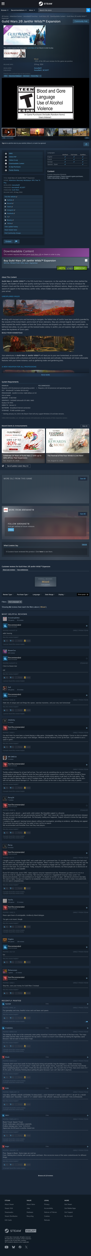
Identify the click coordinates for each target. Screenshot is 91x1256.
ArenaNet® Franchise (30, 16)
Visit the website (10, 197)
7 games (10, 972)
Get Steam (68, 1204)
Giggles (11, 939)
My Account (68, 1216)
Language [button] (36, 594)
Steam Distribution (11, 1216)
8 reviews (11, 722)
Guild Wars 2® (44, 16)
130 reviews (20, 941)
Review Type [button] (7, 594)
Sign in (4, 143)
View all (84, 544)
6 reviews (11, 847)
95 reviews (20, 620)
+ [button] (40, 76)
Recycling (30, 1216)
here (41, 552)
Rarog (10, 845)
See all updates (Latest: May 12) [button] (17, 466)
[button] (5, 10)
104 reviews (11, 653)
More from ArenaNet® (21, 510)
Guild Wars (15, 190)
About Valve (31, 1204)
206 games (11, 689)
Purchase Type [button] (22, 594)
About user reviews (9, 570)
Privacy (46, 1204)
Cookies (47, 1216)
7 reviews (11, 800)
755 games (11, 620)
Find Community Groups (13, 233)
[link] (65, 268)
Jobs (28, 1208)
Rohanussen (12, 970)
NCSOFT (46, 70)
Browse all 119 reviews (45, 1176)
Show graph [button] (82, 594)
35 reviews (20, 689)
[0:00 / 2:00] (45, 102)
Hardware (30, 1212)
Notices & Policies (50, 1212)
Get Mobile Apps (70, 1208)
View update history (11, 227)
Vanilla (10, 900)
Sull (9, 687)
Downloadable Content (57, 16)
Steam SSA (9, 1208)
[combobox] (62, 10)
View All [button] (84, 426)
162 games (11, 941)
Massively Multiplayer (15, 76)
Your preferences (22, 570)
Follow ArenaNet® (19, 524)
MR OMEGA (12, 757)
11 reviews (19, 972)
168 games (11, 902)
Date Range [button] (49, 594)
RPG (5, 76)
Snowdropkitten (14, 618)
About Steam (9, 1204)
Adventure (26, 76)
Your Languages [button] (14, 602)
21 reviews (20, 902)
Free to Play (34, 76)
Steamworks (9, 1212)
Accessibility (48, 1208)
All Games (5, 16)
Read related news (11, 230)
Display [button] (61, 594)
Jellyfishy (11, 720)
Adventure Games (16, 16)
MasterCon (12, 650)
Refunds (47, 1220)
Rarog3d (11, 797)
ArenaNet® (38, 68)
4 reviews (11, 759)
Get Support (68, 1212)
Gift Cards (8, 1220)
